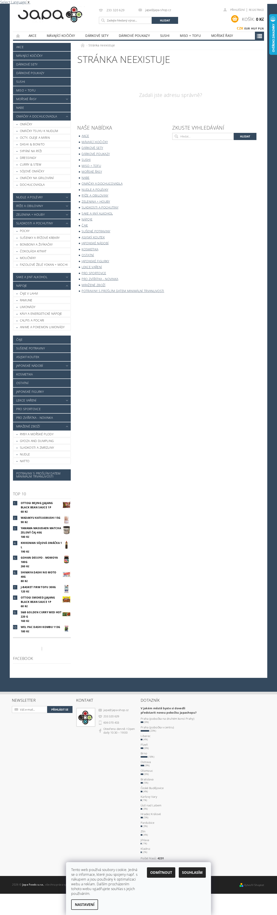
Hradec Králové (151, 814)
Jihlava (145, 840)
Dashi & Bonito (32, 144)
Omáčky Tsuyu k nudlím (39, 131)
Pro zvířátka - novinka (34, 418)
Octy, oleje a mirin (35, 137)
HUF (254, 28)
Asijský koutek (27, 357)
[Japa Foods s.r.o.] (50, 14)
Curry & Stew (30, 164)
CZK (240, 28)
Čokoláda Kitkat (33, 251)
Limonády (27, 307)
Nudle (25, 454)
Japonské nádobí (29, 366)
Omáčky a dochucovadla (36, 116)
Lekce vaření (26, 400)
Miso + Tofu (190, 35)
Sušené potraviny (30, 348)
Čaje (19, 340)
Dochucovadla (32, 185)
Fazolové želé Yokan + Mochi (44, 265)
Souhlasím (192, 872)
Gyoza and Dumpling (37, 441)
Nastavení (84, 904)
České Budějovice (152, 788)
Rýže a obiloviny (29, 206)
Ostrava (146, 762)
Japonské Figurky (30, 392)
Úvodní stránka (18, 35)
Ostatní (22, 383)
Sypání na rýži (31, 151)
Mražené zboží (28, 426)
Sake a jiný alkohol (31, 277)
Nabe (20, 108)
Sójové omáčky (32, 171)
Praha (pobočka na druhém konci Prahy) (167, 719)
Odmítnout (161, 872)
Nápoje (21, 286)
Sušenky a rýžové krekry (40, 238)
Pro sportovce (28, 409)
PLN (261, 28)
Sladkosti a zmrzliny (37, 447)
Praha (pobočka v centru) (157, 727)
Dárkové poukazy (134, 35)
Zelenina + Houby (30, 214)
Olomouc (147, 771)
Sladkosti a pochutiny (34, 223)
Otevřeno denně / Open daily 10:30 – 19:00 (119, 730)
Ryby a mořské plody (36, 434)
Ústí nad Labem (151, 805)
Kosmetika (24, 374)
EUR (247, 28)
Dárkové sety (96, 35)
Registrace (256, 10)
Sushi (165, 35)
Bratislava (147, 779)
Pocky (25, 231)
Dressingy (28, 158)
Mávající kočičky (61, 35)
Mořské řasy (222, 35)
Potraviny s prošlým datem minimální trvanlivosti (38, 474)
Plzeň (144, 745)
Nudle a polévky (29, 197)
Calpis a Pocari (32, 320)
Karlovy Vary (149, 797)
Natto (25, 461)
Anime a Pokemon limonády (42, 327)
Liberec (145, 736)
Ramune (26, 300)
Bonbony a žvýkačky (36, 244)
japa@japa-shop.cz (116, 710)
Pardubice (147, 823)
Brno (144, 753)
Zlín (143, 831)
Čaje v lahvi (29, 293)
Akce (32, 35)
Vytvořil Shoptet (254, 885)
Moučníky (28, 258)
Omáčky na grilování (37, 178)
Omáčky (26, 124)
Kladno (145, 849)
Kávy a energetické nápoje (41, 314)
